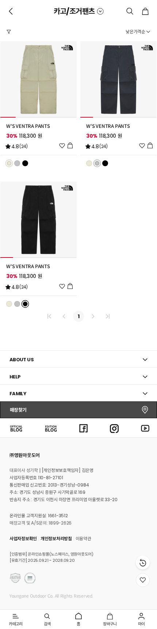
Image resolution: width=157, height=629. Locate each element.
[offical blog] (16, 427)
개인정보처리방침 (56, 538)
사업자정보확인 (23, 538)
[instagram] (114, 427)
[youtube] (145, 427)
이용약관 (83, 538)
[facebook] (83, 427)
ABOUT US (21, 359)
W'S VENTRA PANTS (28, 126)
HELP (15, 376)
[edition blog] (51, 427)
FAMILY (17, 393)
